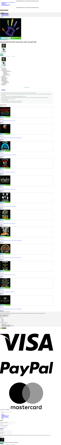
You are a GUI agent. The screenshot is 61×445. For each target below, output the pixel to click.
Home (3, 12)
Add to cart (1, 443)
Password (1, 433)
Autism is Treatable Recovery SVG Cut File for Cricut (8, 120)
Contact (3, 320)
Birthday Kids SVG (4, 80)
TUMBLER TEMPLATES (5, 14)
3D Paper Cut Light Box (5, 15)
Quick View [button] (1, 169)
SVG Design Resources (5, 5)
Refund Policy (4, 3)
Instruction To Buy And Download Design (8, 2)
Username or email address (4, 422)
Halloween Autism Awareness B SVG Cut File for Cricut (8, 206)
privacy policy (49, 435)
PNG (2, 16)
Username (1, 430)
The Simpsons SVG (6, 73)
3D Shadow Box (4, 68)
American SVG (4, 69)
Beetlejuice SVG (4, 79)
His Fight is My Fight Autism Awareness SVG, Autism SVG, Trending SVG (11, 240)
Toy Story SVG (5, 74)
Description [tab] (3, 89)
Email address (2, 432)
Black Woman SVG (6, 82)
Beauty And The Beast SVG (7, 71)
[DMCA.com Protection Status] (3, 328)
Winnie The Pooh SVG (6, 75)
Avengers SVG (4, 76)
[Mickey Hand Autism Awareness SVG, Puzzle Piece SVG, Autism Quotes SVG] (4, 65)
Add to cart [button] (1, 174)
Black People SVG (4, 81)
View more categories (26, 87)
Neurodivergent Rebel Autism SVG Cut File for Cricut (8, 189)
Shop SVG (3, 13)
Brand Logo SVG (4, 83)
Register (1, 436)
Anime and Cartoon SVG (5, 70)
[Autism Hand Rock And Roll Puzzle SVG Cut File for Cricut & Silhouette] (4, 47)
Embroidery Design (5, 416)
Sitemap (3, 321)
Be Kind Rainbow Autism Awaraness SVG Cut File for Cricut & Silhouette (10, 257)
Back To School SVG (5, 78)
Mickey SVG (5, 72)
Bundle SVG (3, 84)
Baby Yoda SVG (4, 77)
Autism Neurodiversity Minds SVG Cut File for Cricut (7, 223)
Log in (6, 425)
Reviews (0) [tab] (3, 90)
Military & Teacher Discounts (6, 4)
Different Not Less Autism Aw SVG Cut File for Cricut (7, 274)
